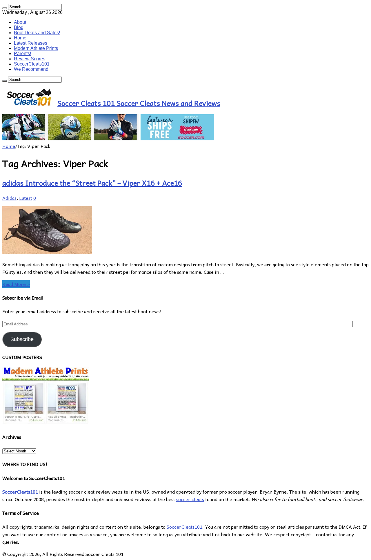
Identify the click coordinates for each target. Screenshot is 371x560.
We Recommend (31, 69)
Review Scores (29, 58)
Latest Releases (30, 43)
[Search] (4, 8)
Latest (25, 198)
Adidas (9, 198)
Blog (18, 27)
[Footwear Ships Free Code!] (108, 138)
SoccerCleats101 (32, 63)
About (20, 22)
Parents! (22, 53)
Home (20, 37)
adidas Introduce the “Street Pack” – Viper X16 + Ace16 (92, 182)
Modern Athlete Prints (36, 48)
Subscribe (22, 339)
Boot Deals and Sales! (37, 32)
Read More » (16, 284)
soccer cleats (190, 499)
